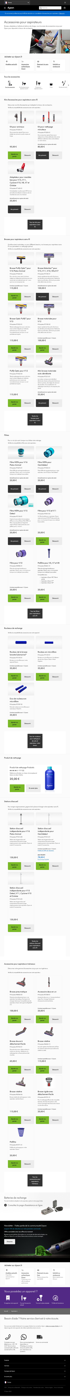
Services (6, 1366)
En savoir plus (33, 788)
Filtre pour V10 (16, 563)
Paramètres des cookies (38, 1387)
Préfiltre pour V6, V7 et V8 (48, 563)
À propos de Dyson (9, 1371)
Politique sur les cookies (26, 1387)
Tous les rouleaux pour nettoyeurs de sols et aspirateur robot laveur (34, 741)
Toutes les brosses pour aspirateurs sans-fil (35, 419)
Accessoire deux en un (47, 991)
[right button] (68, 85)
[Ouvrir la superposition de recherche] (50, 7)
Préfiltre (13, 1142)
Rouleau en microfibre (47, 652)
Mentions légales (49, 1387)
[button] (7, 1382)
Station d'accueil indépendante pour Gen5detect (46, 831)
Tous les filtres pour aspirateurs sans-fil (35, 613)
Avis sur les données (58, 1387)
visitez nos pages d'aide (52, 1326)
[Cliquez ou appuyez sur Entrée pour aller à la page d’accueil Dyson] (11, 8)
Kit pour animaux (17, 127)
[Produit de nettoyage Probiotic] (50, 779)
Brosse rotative (44, 1041)
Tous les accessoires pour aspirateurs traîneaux (35, 1180)
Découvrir (27, 155)
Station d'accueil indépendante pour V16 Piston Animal (20, 831)
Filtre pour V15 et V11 (47, 510)
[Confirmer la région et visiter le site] (65, 2)
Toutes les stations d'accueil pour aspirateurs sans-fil (35, 944)
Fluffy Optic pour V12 (19, 371)
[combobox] (17, 2)
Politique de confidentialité (14, 1387)
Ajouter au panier (14, 155)
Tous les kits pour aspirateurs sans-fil (35, 224)
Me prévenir (42, 155)
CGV (5, 1387)
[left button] (1, 85)
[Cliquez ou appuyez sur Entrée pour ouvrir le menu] (5, 8)
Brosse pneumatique (18, 991)
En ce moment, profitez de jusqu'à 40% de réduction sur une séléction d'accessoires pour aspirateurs (35, 13)
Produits (6, 1360)
